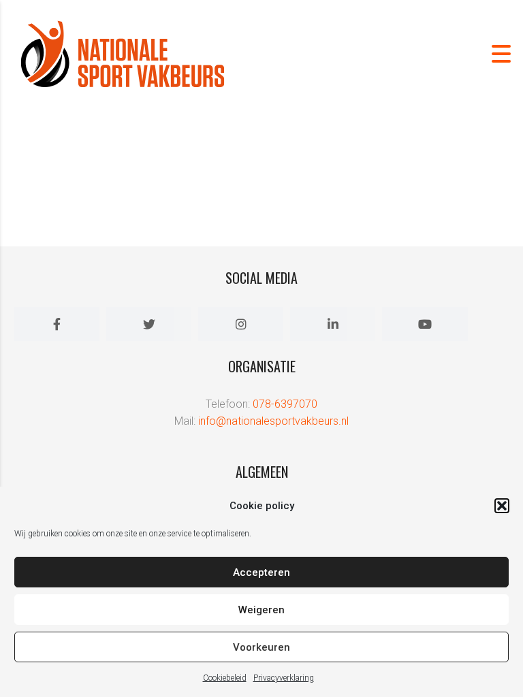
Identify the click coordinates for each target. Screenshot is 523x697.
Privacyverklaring (283, 678)
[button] (502, 506)
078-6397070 (285, 404)
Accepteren (261, 572)
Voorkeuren (261, 647)
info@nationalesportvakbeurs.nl (273, 421)
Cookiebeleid (225, 678)
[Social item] (56, 324)
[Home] (122, 52)
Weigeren (261, 610)
